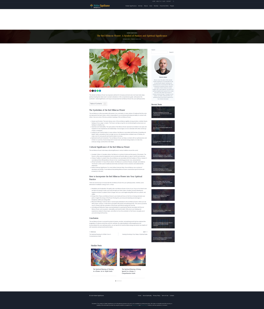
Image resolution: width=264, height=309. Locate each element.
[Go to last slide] (93, 264)
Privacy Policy (156, 295)
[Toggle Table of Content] (104, 104)
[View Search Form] (173, 1)
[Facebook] (95, 91)
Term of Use (165, 295)
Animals (140, 6)
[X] (93, 91)
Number (156, 6)
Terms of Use (135, 305)
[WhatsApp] (98, 91)
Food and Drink (164, 6)
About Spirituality (147, 295)
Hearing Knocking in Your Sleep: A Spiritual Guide (134, 233)
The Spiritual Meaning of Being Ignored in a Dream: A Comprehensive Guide (131, 271)
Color (150, 6)
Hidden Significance (130, 6)
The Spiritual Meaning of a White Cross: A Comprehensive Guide (100, 234)
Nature (146, 6)
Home (153, 1)
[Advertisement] (132, 19)
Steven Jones (127, 39)
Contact (168, 1)
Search (153, 49)
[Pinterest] (90, 91)
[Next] (143, 264)
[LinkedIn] (100, 91)
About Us (158, 1)
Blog (164, 1)
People (172, 6)
